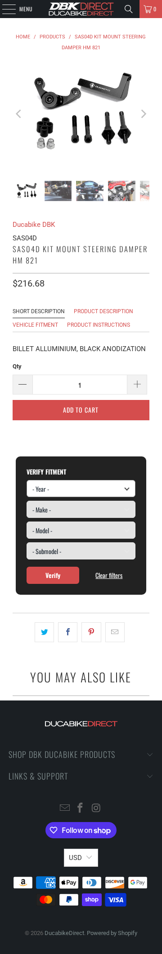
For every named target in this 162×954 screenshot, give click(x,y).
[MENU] (4, 9)
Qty (17, 366)
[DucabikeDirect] (81, 9)
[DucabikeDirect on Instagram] (96, 808)
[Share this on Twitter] (44, 632)
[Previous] (19, 114)
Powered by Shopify (112, 933)
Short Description (39, 311)
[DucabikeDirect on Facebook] (80, 808)
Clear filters (108, 575)
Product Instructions (98, 325)
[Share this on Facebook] (67, 632)
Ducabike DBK (34, 225)
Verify (52, 575)
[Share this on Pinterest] (91, 632)
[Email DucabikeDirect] (65, 808)
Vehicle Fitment (35, 325)
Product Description (103, 311)
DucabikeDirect (64, 933)
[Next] (142, 114)
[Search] (128, 9)
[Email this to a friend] (115, 632)
